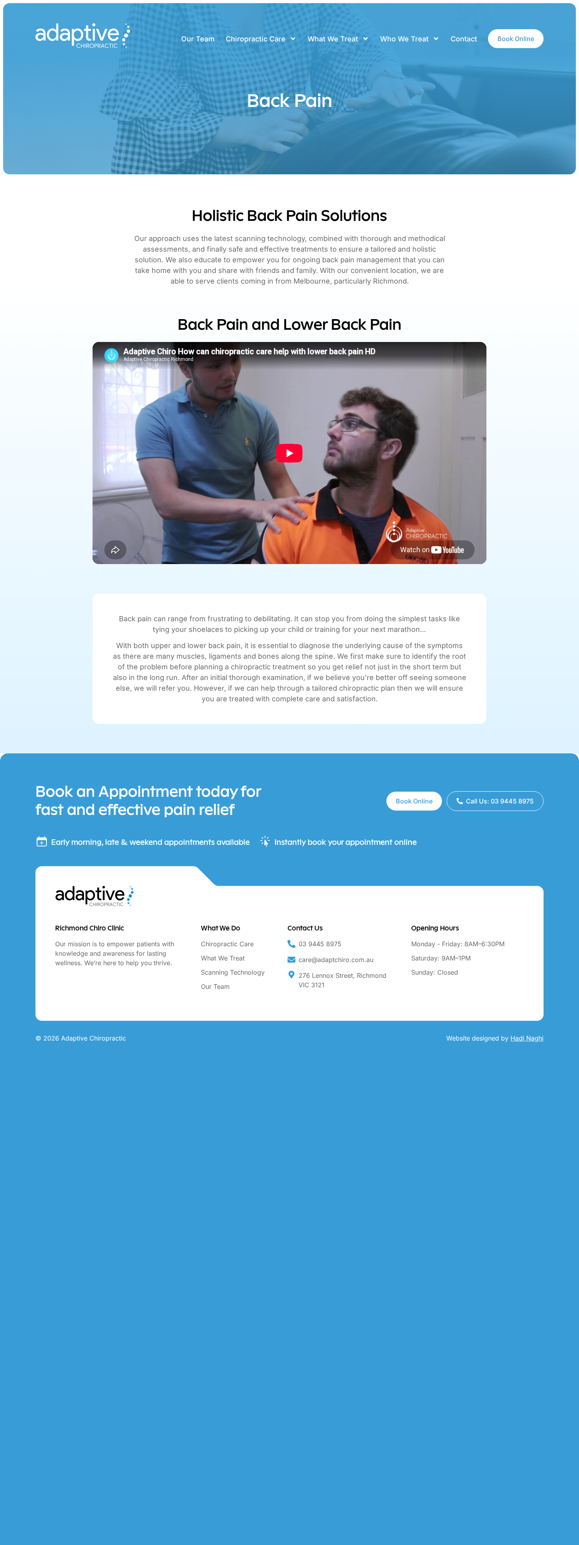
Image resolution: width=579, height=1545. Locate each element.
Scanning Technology (233, 972)
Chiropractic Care (256, 39)
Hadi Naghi (527, 1038)
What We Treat (333, 39)
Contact (464, 39)
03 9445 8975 (320, 944)
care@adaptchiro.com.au (336, 960)
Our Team (198, 39)
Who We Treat (404, 39)
